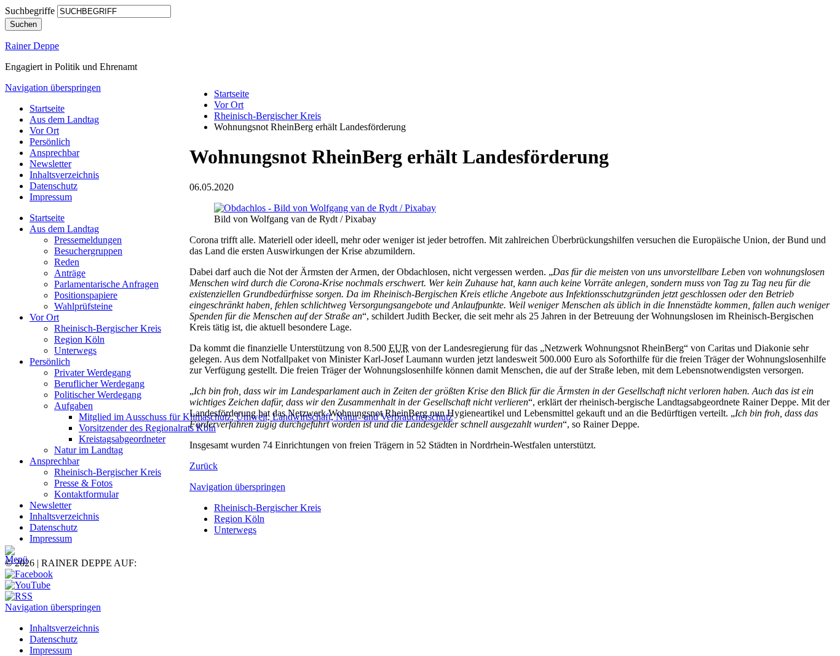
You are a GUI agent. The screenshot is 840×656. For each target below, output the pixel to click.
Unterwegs (75, 350)
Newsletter (50, 163)
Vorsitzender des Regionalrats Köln (147, 428)
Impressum (51, 197)
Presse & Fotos (83, 483)
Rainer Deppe (32, 46)
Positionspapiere (85, 295)
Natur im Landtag (88, 450)
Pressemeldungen (88, 240)
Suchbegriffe (30, 11)
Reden (66, 262)
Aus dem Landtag (64, 119)
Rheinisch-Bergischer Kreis (107, 328)
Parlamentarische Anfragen (106, 284)
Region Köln (79, 339)
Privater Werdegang (92, 372)
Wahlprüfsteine (83, 306)
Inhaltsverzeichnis (64, 175)
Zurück (203, 466)
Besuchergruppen (88, 251)
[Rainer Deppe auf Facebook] (29, 574)
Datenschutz (53, 186)
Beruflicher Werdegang (99, 383)
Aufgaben (73, 405)
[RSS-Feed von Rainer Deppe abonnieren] (19, 596)
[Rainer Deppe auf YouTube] (27, 585)
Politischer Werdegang (97, 394)
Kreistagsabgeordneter (122, 439)
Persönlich (50, 141)
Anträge (69, 273)
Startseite (47, 108)
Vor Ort (44, 130)
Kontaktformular (86, 494)
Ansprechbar (54, 152)
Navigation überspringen (53, 87)
